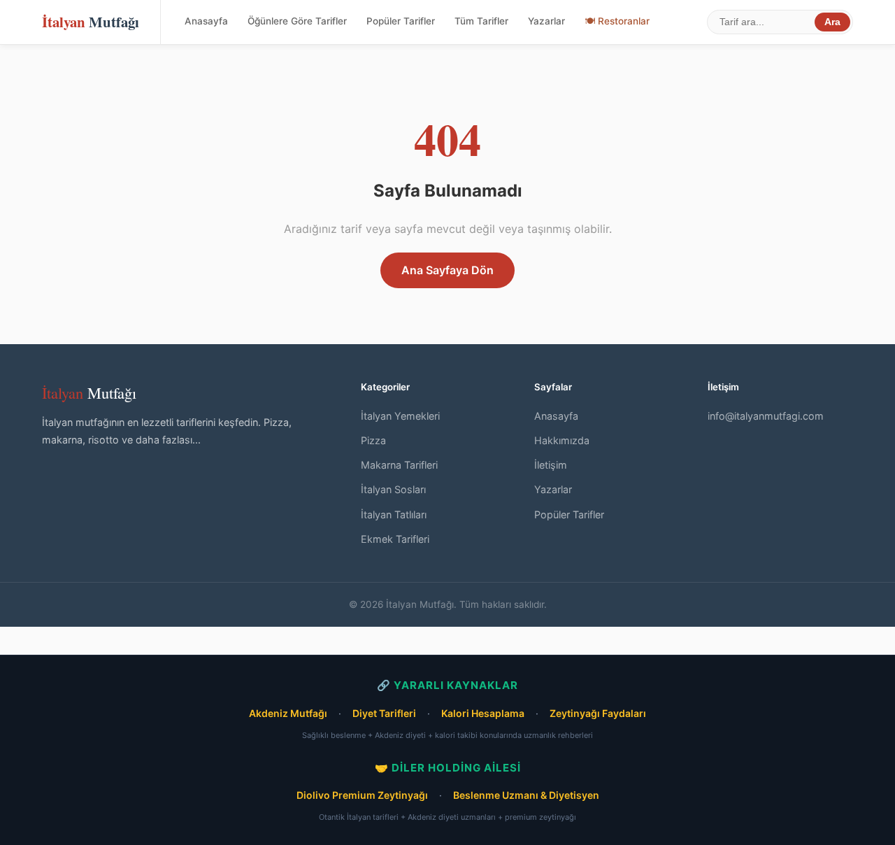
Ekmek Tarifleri (395, 539)
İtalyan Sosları (393, 489)
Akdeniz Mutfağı (288, 713)
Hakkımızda (561, 440)
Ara (832, 22)
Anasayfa (206, 21)
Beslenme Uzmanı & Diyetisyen (526, 795)
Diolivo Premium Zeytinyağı (362, 795)
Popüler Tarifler (400, 21)
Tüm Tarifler (481, 21)
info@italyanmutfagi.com (766, 416)
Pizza (373, 440)
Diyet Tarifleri (384, 713)
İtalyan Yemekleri (400, 416)
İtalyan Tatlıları (394, 514)
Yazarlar (546, 21)
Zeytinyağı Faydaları (598, 713)
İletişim (550, 465)
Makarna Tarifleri (399, 465)
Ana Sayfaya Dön (447, 270)
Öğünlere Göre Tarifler (297, 21)
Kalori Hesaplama (482, 713)
